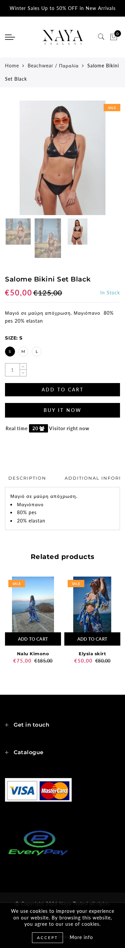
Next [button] (99, 161)
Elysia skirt (92, 653)
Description (27, 478)
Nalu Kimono (33, 653)
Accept (47, 937)
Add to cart (33, 639)
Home (12, 65)
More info (81, 937)
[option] (62, 158)
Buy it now (63, 410)
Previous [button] (17, 162)
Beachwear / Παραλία (53, 65)
